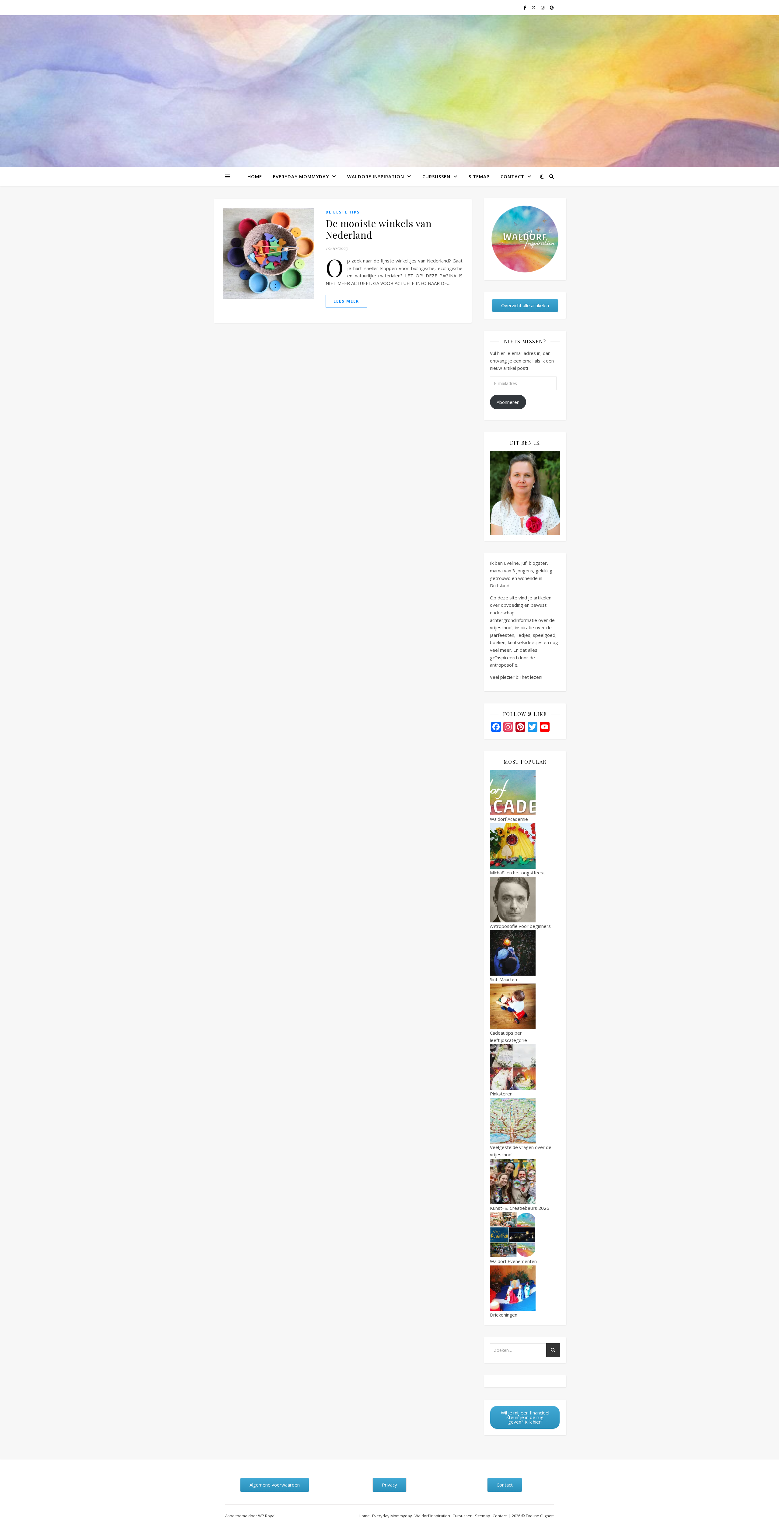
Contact (512, 176)
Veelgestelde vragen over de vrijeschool (520, 1151)
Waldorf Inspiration (375, 176)
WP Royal (266, 1515)
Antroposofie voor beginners (520, 926)
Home (254, 176)
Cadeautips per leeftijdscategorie (508, 1036)
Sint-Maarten (503, 979)
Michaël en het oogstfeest (517, 872)
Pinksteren (501, 1094)
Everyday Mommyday (301, 176)
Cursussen (436, 176)
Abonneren (508, 402)
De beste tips (343, 212)
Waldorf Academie (509, 819)
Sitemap (479, 176)
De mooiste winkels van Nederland (378, 229)
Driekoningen (503, 1315)
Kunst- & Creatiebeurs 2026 (519, 1208)
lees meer (346, 301)
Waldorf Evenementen (513, 1261)
